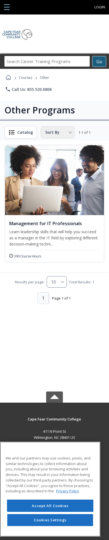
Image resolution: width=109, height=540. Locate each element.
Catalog (25, 132)
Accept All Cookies (50, 505)
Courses (25, 77)
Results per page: (29, 281)
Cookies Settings (50, 519)
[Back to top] (54, 423)
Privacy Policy (67, 490)
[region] (50, 489)
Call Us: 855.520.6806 (28, 89)
